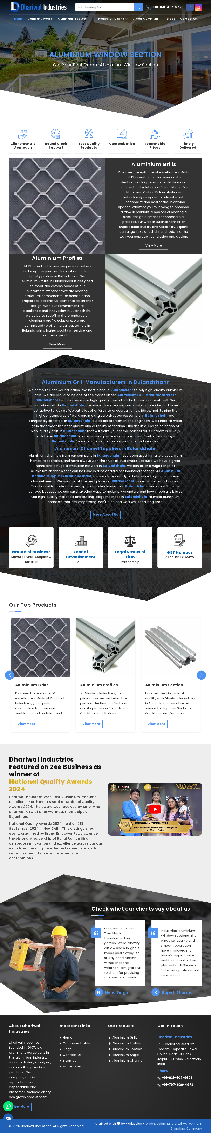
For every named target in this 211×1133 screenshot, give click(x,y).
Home (18, 19)
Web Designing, (158, 1123)
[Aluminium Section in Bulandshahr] (170, 647)
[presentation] (9, 675)
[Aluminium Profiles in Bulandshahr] (154, 302)
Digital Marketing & (187, 1123)
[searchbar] (138, 7)
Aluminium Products (72, 19)
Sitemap (69, 1060)
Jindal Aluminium (145, 19)
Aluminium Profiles (57, 258)
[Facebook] (190, 7)
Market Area (72, 1066)
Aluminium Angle (125, 1055)
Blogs (171, 19)
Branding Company (186, 1128)
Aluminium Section (164, 685)
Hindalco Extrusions (110, 19)
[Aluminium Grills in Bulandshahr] (57, 206)
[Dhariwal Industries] (38, 7)
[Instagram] (198, 7)
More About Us (105, 514)
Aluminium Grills (153, 164)
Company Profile (40, 19)
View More (153, 245)
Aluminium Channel (127, 1060)
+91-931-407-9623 (168, 7)
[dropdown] (89, 19)
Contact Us (188, 19)
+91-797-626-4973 (177, 1085)
